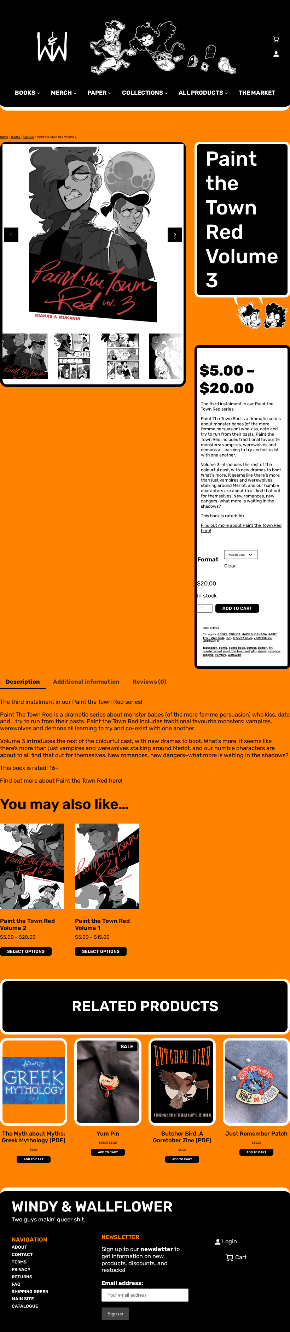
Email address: (122, 1283)
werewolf (234, 654)
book (214, 647)
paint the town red (236, 651)
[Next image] (175, 235)
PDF (228, 638)
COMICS (28, 136)
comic (223, 647)
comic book (237, 647)
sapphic (208, 654)
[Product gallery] (93, 237)
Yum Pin (108, 1133)
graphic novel (212, 651)
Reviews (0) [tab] (149, 681)
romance (274, 651)
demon (262, 647)
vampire (220, 654)
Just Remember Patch (256, 1133)
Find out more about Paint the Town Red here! (241, 528)
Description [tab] (23, 681)
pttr (254, 651)
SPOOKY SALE (242, 638)
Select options (26, 951)
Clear (230, 565)
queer (262, 651)
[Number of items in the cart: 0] (276, 39)
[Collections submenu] (166, 92)
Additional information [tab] (86, 681)
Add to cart (237, 608)
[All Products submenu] (226, 92)
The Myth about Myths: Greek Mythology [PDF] (33, 1137)
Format (208, 559)
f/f (270, 647)
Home (4, 136)
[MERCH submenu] (75, 92)
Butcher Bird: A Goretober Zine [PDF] (182, 1137)
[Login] (276, 53)
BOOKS (16, 136)
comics (251, 647)
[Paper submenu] (109, 92)
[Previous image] (11, 235)
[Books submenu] (38, 92)
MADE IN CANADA (254, 634)
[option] (74, 356)
